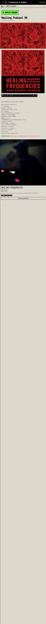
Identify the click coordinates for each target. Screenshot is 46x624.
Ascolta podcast (11, 12)
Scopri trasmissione (23, 198)
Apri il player (42, 2)
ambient (3, 195)
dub (11, 195)
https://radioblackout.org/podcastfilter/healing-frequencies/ (24, 136)
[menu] (31, 6)
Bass (8, 195)
